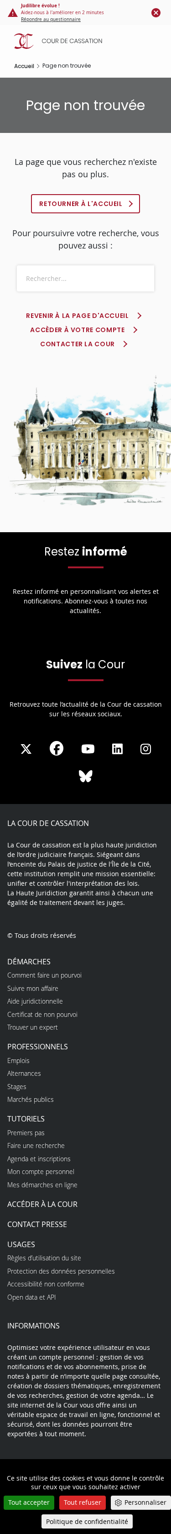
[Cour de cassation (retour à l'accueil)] (88, 41)
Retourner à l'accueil (80, 203)
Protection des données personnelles (61, 1271)
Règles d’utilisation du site (44, 1258)
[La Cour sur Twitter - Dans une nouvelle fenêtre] (26, 749)
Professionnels (37, 1047)
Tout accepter (29, 1502)
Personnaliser (145, 1502)
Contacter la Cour (77, 344)
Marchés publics (30, 1099)
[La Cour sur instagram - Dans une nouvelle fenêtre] (145, 749)
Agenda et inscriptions (39, 1158)
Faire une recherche (36, 1145)
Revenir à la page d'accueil (77, 315)
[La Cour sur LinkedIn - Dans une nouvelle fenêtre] (117, 749)
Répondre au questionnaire (51, 19)
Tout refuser (82, 1502)
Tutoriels (26, 1119)
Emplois (18, 1060)
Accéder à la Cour (42, 1204)
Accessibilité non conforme (45, 1284)
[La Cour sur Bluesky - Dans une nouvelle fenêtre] (86, 776)
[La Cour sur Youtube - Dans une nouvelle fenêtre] (88, 749)
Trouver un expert (32, 1027)
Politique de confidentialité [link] (87, 1521)
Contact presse (37, 1224)
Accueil (24, 66)
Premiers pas (26, 1132)
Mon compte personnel (40, 1171)
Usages (21, 1244)
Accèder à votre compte (77, 329)
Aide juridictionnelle (35, 1001)
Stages (16, 1086)
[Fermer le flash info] (156, 12)
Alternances (24, 1073)
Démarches (29, 962)
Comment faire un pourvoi (44, 975)
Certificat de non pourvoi (42, 1014)
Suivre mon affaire (32, 988)
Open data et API (31, 1297)
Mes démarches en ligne (42, 1184)
